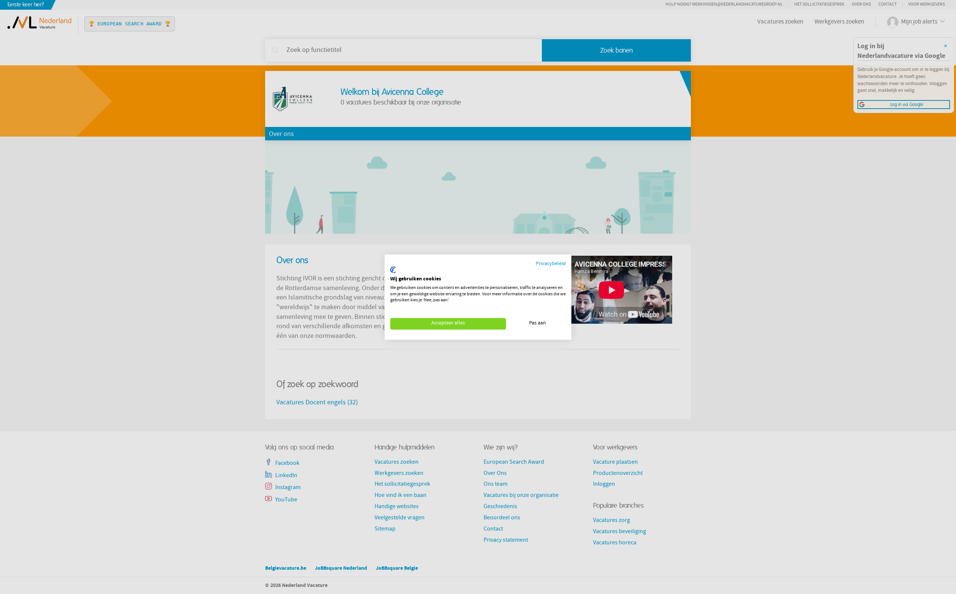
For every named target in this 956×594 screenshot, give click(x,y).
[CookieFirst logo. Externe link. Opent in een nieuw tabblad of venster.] (393, 270)
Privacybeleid (551, 264)
